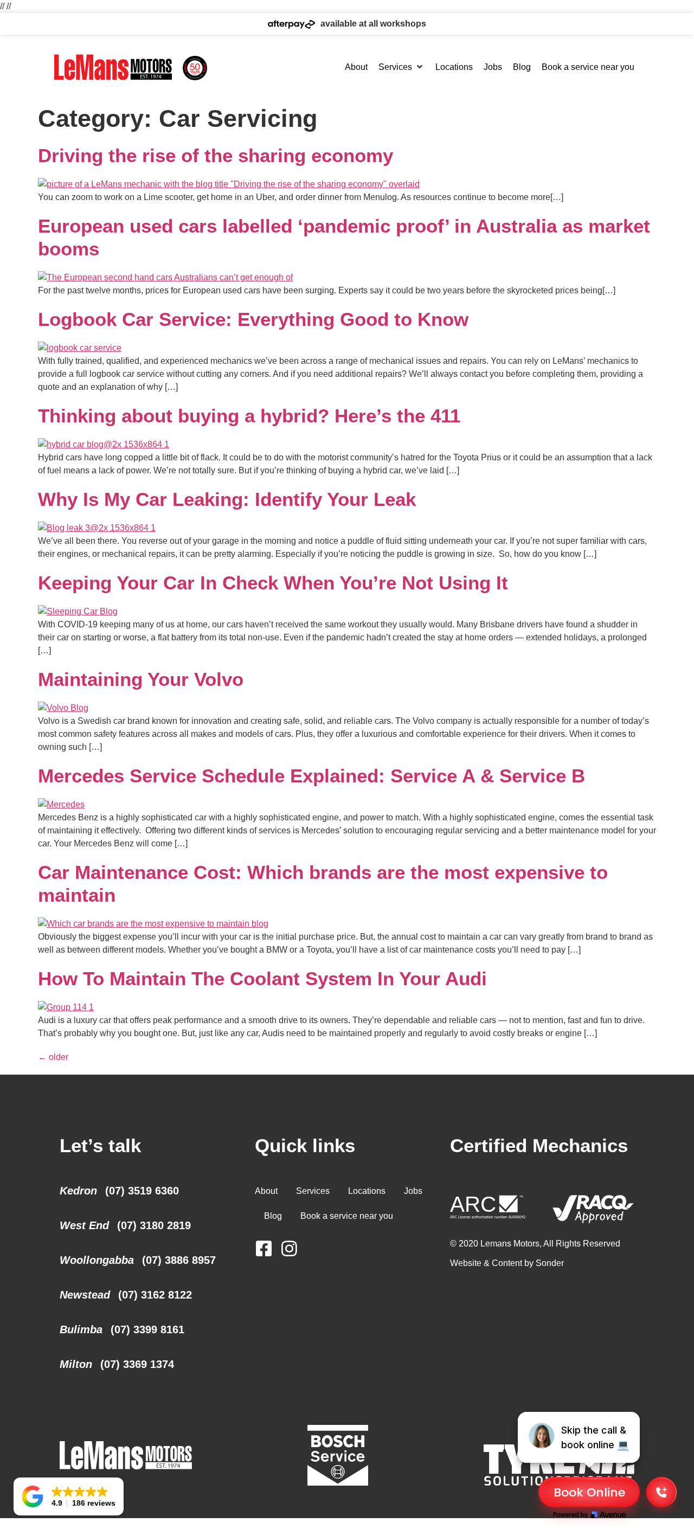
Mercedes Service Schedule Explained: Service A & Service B (311, 775)
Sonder (550, 1263)
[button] (401, 67)
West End (84, 1225)
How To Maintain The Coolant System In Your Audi (262, 978)
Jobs (413, 1191)
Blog (273, 1215)
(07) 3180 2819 (154, 1225)
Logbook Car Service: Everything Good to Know (253, 319)
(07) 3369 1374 (137, 1364)
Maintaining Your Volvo (140, 679)
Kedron (78, 1191)
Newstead (85, 1295)
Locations (366, 1191)
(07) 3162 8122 (155, 1295)
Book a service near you (346, 1215)
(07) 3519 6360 (142, 1191)
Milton (76, 1364)
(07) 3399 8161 (147, 1329)
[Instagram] (289, 1248)
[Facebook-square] (264, 1248)
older (53, 1057)
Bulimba (81, 1329)
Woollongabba (97, 1260)
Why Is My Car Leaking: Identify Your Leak (227, 499)
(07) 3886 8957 (179, 1260)
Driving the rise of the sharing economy (215, 155)
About (266, 1191)
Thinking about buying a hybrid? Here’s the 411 (249, 415)
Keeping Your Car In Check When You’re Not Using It (273, 582)
